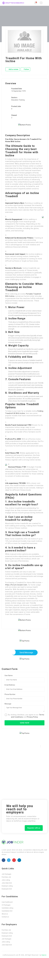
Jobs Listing (6, 880)
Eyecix (44, 955)
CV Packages (6, 905)
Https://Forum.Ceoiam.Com (16, 585)
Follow (26, 69)
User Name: (9, 675)
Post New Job (6, 877)
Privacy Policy (32, 717)
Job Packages (6, 874)
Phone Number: (10, 694)
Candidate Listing (7, 908)
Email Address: (10, 685)
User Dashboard (7, 902)
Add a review (13, 69)
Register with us (33, 828)
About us (5, 914)
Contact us (5, 917)
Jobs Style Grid (7, 883)
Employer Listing (7, 886)
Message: (8, 704)
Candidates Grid (7, 911)
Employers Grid (7, 889)
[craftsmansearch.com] (13, 3)
